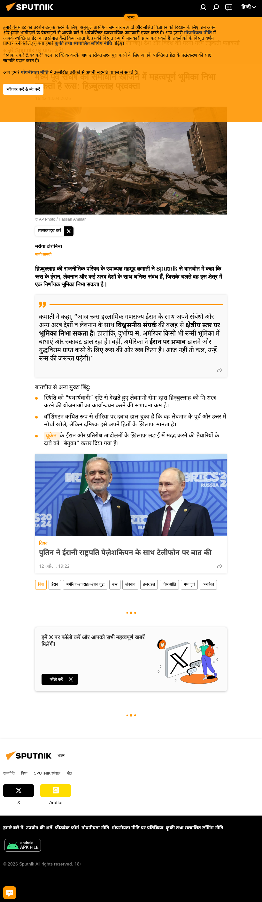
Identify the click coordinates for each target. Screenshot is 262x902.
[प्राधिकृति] (203, 7)
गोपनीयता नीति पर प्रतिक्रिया (137, 828)
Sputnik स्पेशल (47, 773)
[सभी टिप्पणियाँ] (9, 892)
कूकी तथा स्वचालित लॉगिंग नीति (83, 44)
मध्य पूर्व (189, 584)
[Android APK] (22, 846)
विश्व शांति (169, 584)
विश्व (43, 543)
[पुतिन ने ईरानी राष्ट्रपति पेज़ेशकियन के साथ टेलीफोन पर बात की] (131, 495)
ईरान (54, 584)
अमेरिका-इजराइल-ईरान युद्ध (85, 584)
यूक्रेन (52, 436)
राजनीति (9, 773)
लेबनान (130, 584)
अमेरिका (208, 584)
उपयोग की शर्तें (39, 828)
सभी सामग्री (43, 254)
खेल (69, 773)
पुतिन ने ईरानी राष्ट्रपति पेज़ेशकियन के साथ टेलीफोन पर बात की (125, 553)
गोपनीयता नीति (198, 33)
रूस (115, 584)
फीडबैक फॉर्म (67, 828)
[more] (219, 370)
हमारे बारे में (13, 828)
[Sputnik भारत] (31, 13)
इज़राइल (149, 584)
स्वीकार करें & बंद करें (23, 89)
